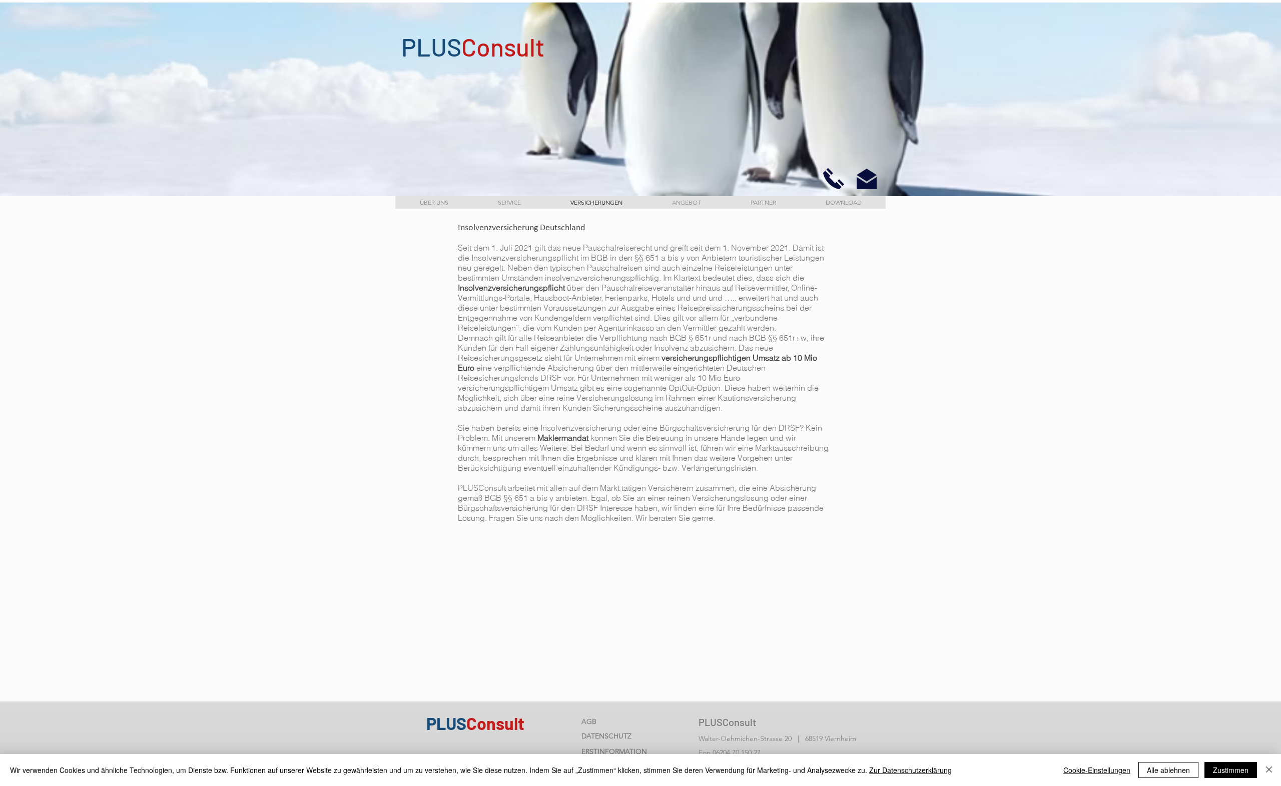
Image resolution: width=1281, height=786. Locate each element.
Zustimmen (1230, 770)
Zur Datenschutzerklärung (910, 770)
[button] (833, 178)
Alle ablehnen (1168, 770)
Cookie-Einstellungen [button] (1096, 770)
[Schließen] (1269, 770)
